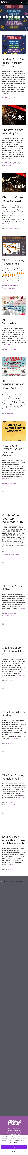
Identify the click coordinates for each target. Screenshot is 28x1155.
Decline (14, 1151)
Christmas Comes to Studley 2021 (12, 199)
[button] (21, 2)
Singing (17, 554)
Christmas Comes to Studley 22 (12, 131)
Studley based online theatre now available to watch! (13, 840)
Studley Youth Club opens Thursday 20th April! (13, 63)
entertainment (14, 98)
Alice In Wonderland (9, 321)
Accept (14, 1147)
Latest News (17, 228)
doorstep (11, 554)
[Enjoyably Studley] (4, 2)
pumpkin (13, 805)
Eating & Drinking (15, 163)
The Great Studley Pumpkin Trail (13, 262)
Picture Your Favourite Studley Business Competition (12, 450)
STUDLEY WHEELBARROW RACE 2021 (13, 384)
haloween (14, 288)
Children (6, 98)
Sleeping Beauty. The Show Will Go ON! (13, 651)
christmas (7, 616)
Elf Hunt (13, 616)
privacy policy (14, 1142)
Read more (10, 158)
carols (6, 554)
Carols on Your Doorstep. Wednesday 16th (12, 518)
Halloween (7, 288)
